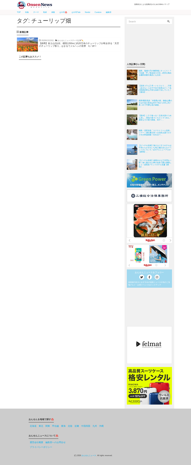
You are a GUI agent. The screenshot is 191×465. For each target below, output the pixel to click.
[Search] (168, 21)
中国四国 (85, 426)
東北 (41, 426)
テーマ (36, 12)
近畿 (77, 426)
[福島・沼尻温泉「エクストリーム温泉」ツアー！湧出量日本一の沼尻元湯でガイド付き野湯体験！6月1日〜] (133, 134)
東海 (63, 426)
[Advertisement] (68, 91)
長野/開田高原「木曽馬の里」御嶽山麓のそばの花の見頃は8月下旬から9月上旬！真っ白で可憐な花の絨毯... (155, 103)
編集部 (108, 12)
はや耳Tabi (76, 12)
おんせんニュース (89, 455)
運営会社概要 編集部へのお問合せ (48, 442)
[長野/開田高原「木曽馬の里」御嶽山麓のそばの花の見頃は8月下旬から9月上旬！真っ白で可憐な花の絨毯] (133, 104)
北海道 (33, 426)
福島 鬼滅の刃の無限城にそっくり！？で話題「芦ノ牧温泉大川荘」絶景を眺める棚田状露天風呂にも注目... (155, 73)
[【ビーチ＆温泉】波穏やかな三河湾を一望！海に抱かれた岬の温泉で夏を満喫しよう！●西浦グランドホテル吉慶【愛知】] (133, 164)
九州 (94, 426)
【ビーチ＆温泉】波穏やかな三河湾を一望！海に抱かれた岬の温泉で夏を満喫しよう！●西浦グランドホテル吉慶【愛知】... (155, 163)
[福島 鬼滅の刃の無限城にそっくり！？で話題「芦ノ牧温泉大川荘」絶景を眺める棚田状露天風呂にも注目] (133, 75)
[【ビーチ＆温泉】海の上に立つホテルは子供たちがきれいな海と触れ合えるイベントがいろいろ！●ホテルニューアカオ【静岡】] (133, 149)
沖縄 (101, 426)
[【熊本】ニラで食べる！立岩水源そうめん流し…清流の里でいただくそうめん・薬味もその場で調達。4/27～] (133, 119)
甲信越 (55, 426)
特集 (27, 12)
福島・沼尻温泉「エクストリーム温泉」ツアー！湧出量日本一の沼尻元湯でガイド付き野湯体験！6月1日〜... (155, 132)
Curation (98, 12)
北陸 (70, 426)
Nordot (87, 12)
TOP (19, 12)
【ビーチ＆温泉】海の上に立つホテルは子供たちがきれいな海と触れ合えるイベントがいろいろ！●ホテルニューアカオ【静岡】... (155, 148)
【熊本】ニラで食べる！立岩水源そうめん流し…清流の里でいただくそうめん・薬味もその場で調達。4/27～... (155, 117)
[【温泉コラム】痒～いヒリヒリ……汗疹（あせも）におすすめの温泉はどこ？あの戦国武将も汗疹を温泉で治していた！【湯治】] (133, 89)
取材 (45, 12)
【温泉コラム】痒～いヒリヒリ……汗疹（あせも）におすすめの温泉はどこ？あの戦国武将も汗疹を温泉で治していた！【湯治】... (155, 89)
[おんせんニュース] (34, 5)
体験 (53, 12)
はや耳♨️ (63, 12)
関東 (47, 426)
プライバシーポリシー (41, 447)
